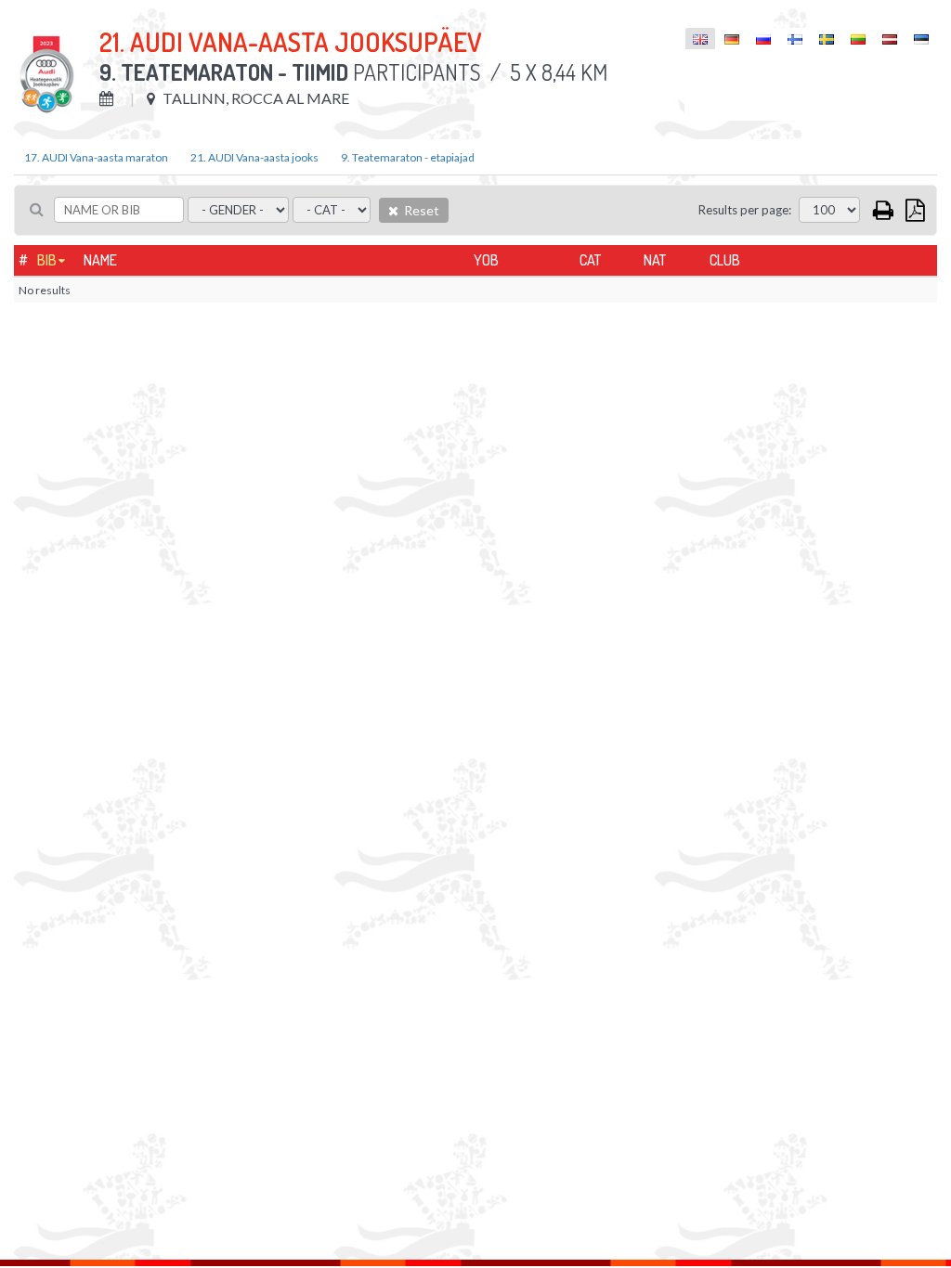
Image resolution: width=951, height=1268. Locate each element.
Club (725, 260)
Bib (47, 260)
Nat (655, 260)
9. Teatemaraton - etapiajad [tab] (408, 157)
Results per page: (744, 209)
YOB (486, 260)
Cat (590, 260)
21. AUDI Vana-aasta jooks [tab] (254, 157)
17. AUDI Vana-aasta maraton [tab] (96, 157)
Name (100, 260)
